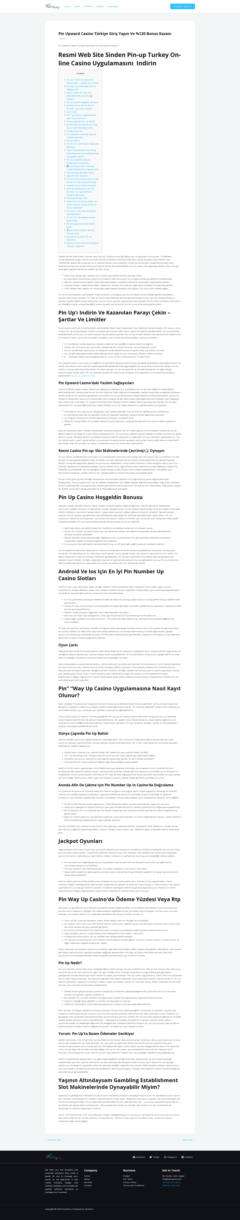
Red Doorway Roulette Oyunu (80, 172)
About (77, 6)
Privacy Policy (129, 1182)
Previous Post (53, 1140)
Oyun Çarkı (71, 112)
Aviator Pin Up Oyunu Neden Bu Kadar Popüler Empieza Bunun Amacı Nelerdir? (81, 204)
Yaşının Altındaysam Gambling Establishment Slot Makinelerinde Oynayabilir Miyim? (82, 153)
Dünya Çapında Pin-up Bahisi (80, 121)
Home (67, 6)
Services (88, 6)
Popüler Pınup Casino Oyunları (81, 185)
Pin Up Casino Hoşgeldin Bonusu (82, 102)
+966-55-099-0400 (171, 1185)
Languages (113, 6)
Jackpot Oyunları (74, 131)
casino (63, 38)
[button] (182, 6)
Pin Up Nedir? (73, 140)
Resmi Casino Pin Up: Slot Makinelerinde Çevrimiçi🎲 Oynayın (79, 95)
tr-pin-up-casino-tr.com (83, 376)
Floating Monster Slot (76, 198)
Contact (100, 6)
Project (126, 1176)
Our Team (128, 1179)
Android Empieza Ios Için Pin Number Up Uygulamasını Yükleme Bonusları (80, 191)
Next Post (189, 1140)
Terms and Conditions (133, 1185)
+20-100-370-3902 (171, 1182)
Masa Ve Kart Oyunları (77, 176)
